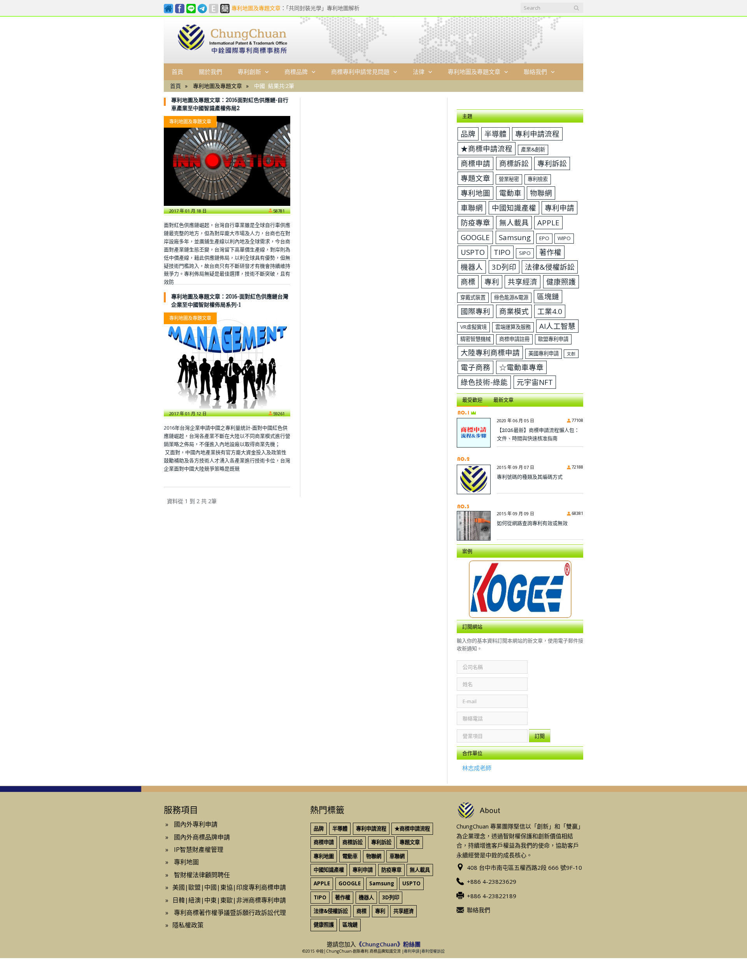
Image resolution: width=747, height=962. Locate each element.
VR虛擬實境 (473, 326)
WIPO (564, 238)
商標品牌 (296, 71)
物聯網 (541, 193)
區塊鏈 (548, 296)
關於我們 (210, 71)
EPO (544, 238)
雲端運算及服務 (513, 326)
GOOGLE (475, 237)
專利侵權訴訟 (433, 951)
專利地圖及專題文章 (474, 71)
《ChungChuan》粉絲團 (388, 944)
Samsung (515, 237)
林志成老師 (476, 768)
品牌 (468, 134)
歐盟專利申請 (553, 338)
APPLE (548, 222)
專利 (491, 281)
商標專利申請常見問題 (360, 71)
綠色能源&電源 (511, 297)
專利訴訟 (552, 163)
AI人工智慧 (557, 326)
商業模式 (514, 311)
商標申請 (475, 163)
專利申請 (559, 207)
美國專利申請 (543, 353)
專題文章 (475, 178)
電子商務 (475, 367)
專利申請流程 (537, 134)
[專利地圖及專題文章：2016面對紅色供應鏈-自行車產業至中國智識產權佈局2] (227, 160)
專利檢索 (538, 179)
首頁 (177, 71)
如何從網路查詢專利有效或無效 (532, 523)
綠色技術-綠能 (484, 382)
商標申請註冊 (514, 338)
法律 (418, 71)
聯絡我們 (535, 71)
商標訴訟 (514, 163)
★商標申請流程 (486, 148)
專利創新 (249, 71)
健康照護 (561, 281)
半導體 (495, 134)
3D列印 (504, 267)
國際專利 (475, 311)
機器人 (472, 267)
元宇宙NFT (535, 382)
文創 (571, 353)
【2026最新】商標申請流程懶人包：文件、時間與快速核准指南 (538, 434)
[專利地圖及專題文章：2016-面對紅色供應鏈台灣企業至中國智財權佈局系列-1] (227, 360)
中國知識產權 (514, 207)
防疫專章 (475, 222)
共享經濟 (522, 281)
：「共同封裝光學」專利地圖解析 (295, 8)
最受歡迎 (472, 399)
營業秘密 (509, 179)
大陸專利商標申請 (490, 352)
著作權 (550, 252)
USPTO (473, 252)
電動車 (510, 193)
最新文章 (503, 399)
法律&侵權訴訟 (550, 267)
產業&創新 (533, 149)
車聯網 (472, 207)
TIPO (502, 252)
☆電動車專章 (521, 367)
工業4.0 (549, 311)
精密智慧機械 (475, 338)
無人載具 (514, 222)
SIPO (525, 252)
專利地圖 (475, 193)
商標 (468, 281)
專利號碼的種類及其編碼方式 (530, 476)
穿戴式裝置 (473, 297)
